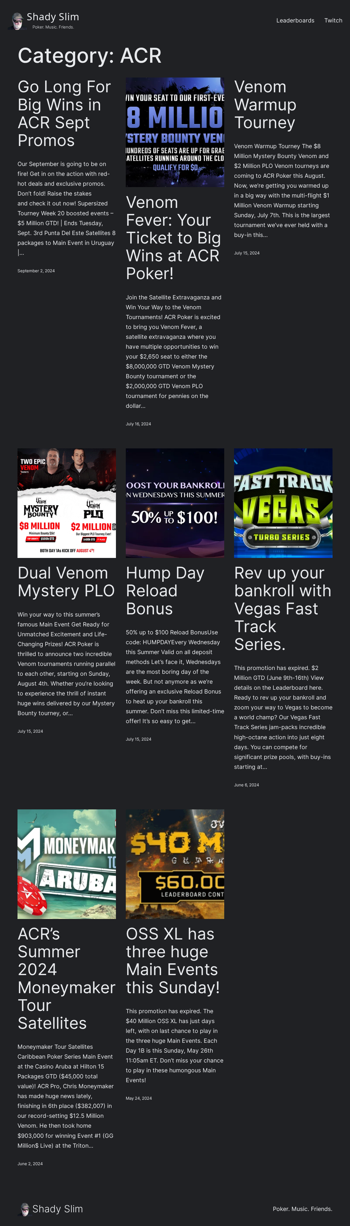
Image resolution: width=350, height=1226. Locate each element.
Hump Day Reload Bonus (165, 590)
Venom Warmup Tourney (265, 104)
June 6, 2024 (246, 784)
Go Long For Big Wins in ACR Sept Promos (64, 113)
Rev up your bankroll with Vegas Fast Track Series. (283, 608)
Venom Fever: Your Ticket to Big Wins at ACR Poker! (173, 237)
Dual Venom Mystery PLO (66, 581)
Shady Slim (53, 16)
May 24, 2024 (139, 1098)
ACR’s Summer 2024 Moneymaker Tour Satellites (67, 978)
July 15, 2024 (247, 253)
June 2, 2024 (30, 1163)
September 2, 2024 (36, 270)
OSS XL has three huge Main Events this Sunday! (173, 960)
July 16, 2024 (138, 423)
